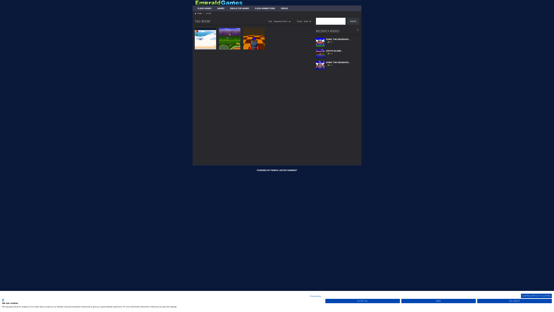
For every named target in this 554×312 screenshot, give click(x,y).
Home (199, 13)
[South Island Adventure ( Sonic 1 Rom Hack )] (320, 53)
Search (353, 21)
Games (220, 8)
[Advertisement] (337, 116)
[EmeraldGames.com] (219, 2)
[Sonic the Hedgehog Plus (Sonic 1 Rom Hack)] (320, 65)
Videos (284, 8)
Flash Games (205, 8)
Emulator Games (239, 8)
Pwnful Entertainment (283, 170)
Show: (299, 21)
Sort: (270, 21)
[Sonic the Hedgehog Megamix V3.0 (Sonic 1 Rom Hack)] (320, 41)
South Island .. (334, 50)
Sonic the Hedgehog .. (338, 39)
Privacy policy (315, 296)
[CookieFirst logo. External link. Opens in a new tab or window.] (3, 300)
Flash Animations (265, 8)
